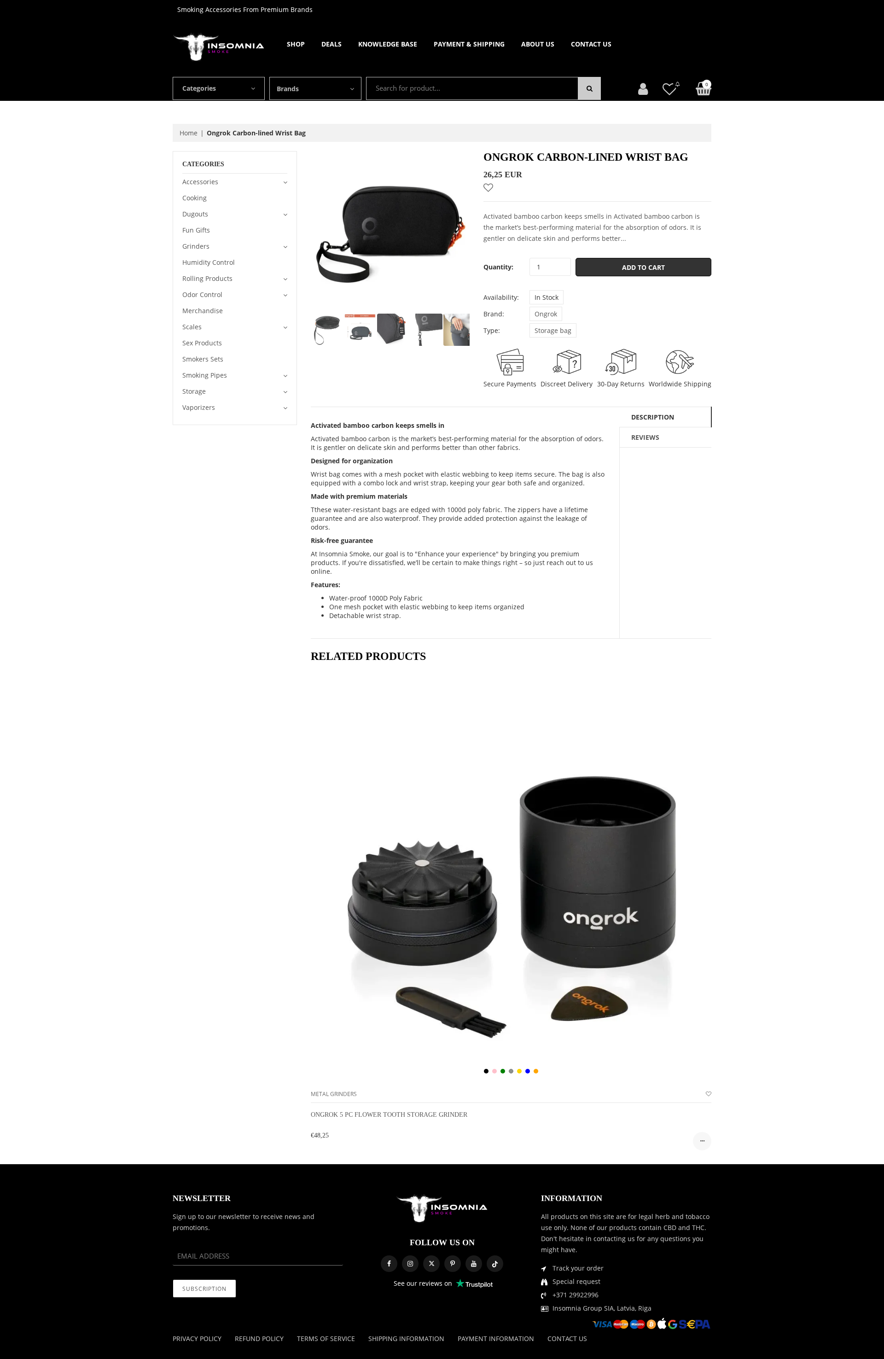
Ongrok (546, 313)
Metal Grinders (334, 1094)
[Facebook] (389, 1263)
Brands (288, 88)
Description (652, 417)
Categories (199, 88)
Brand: (493, 313)
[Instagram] (410, 1263)
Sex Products (202, 342)
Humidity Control (208, 262)
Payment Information (496, 1338)
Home (189, 132)
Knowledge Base (387, 44)
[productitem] (486, 1071)
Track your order (578, 1268)
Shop (296, 44)
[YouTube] (473, 1263)
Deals (331, 44)
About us (537, 44)
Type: (491, 330)
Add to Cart (643, 267)
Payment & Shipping (469, 44)
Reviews (645, 437)
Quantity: (498, 266)
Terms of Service (326, 1338)
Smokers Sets (202, 359)
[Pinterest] (452, 1263)
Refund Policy (259, 1338)
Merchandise (202, 310)
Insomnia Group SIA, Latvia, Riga (601, 1308)
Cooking (194, 197)
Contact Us (591, 44)
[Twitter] (431, 1263)
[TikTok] (495, 1263)
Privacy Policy (197, 1338)
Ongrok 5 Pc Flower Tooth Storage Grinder (389, 1114)
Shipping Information (406, 1338)
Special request (576, 1281)
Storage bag (553, 330)
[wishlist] (708, 1094)
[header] (669, 88)
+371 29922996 (575, 1294)
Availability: (501, 297)
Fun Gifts (196, 230)
